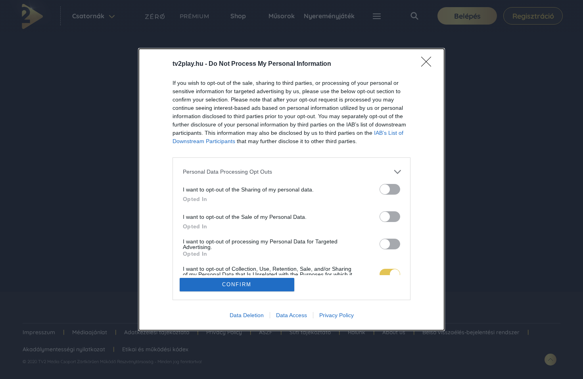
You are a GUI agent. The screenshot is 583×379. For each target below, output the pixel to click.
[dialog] (291, 190)
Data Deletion (247, 315)
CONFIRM (236, 284)
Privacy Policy (336, 315)
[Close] (428, 64)
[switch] (390, 189)
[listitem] (291, 172)
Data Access (291, 315)
